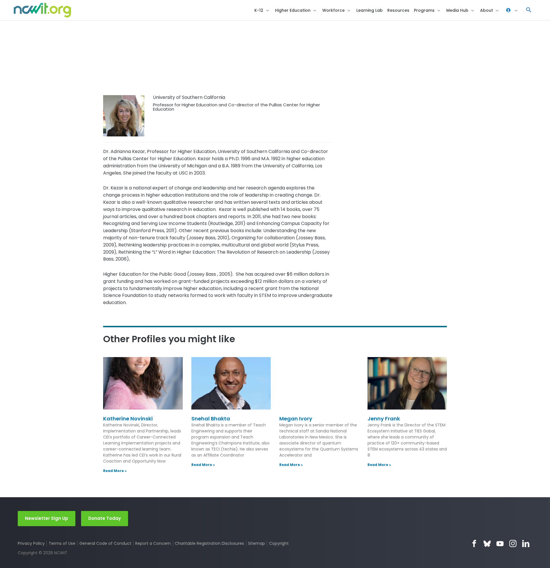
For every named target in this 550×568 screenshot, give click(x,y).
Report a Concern (153, 543)
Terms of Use (62, 543)
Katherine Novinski (128, 418)
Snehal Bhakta (210, 418)
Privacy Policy (31, 543)
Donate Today (104, 518)
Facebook (474, 543)
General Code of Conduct (105, 543)
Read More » (115, 470)
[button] (528, 10)
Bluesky (487, 543)
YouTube (500, 543)
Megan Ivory (295, 418)
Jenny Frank (384, 418)
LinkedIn (525, 543)
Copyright (278, 543)
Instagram (512, 543)
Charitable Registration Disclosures (209, 543)
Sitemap (256, 543)
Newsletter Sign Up (46, 518)
